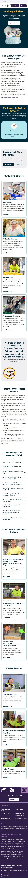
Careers (9, 865)
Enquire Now (7, 164)
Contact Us (3, 865)
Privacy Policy (9, 867)
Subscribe (13, 799)
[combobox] (15, 1)
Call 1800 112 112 (19, 809)
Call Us (17, 164)
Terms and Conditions (17, 865)
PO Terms (3, 867)
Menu (22, 6)
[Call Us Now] (9, 5)
